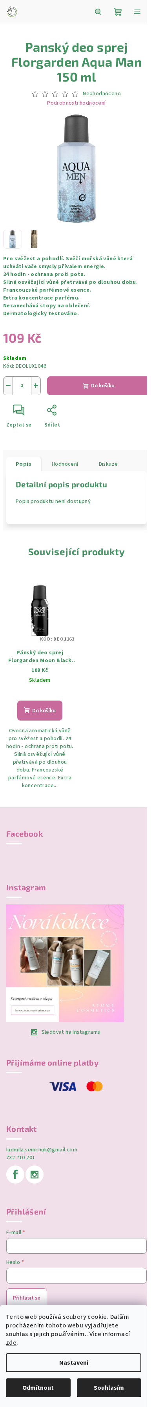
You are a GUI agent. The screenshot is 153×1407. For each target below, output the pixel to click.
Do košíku (103, 386)
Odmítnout (38, 1387)
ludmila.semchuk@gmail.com (41, 1150)
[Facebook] (15, 1175)
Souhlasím (109, 1387)
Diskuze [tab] (108, 464)
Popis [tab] (23, 464)
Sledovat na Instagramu (71, 1032)
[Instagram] (35, 1175)
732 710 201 (20, 1158)
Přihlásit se (26, 1298)
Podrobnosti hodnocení (76, 103)
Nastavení (73, 1362)
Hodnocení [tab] (65, 464)
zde (11, 1342)
